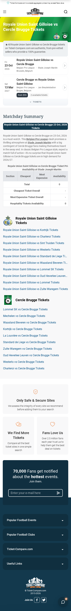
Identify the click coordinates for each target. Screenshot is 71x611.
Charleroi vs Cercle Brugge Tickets (23, 368)
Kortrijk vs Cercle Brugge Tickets (22, 329)
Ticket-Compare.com (20, 549)
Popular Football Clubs (21, 534)
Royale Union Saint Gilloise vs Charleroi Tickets (31, 236)
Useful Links (14, 563)
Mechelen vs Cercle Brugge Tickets (24, 316)
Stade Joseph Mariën (39, 142)
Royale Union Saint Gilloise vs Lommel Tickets (31, 282)
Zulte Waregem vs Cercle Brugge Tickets (27, 348)
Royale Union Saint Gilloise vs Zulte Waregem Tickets (35, 289)
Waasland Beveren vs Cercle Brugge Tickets (29, 322)
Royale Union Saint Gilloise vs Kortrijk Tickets (30, 230)
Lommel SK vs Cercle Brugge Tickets (25, 309)
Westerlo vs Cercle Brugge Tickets (23, 361)
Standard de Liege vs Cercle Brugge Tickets (29, 342)
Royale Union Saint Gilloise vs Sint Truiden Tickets (33, 243)
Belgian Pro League (37, 139)
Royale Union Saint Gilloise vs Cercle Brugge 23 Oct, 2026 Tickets (35, 126)
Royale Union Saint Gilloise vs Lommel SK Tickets (33, 269)
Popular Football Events (21, 520)
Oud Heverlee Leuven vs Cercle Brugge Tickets (31, 355)
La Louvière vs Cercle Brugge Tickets (25, 335)
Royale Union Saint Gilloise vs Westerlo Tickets (31, 249)
